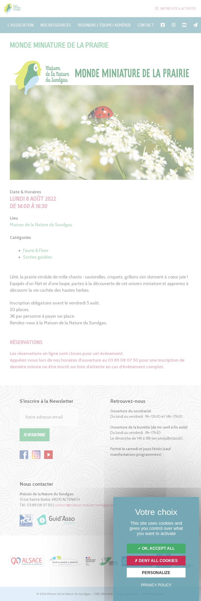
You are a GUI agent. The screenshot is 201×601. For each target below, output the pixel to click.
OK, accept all (158, 548)
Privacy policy (156, 585)
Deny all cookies (158, 561)
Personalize (156, 573)
